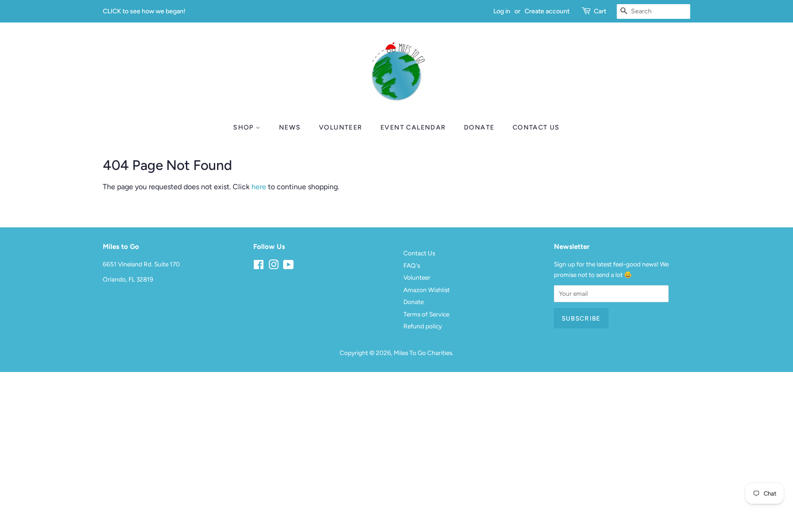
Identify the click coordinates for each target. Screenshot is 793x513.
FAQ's (411, 265)
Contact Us (536, 127)
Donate (479, 127)
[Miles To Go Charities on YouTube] (288, 266)
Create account (547, 11)
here (258, 186)
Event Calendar (413, 127)
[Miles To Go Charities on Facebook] (258, 266)
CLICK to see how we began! (144, 11)
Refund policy (422, 326)
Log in (501, 11)
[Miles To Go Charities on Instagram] (273, 266)
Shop (244, 127)
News (290, 127)
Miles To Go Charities (423, 352)
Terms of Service (426, 314)
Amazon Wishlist (426, 289)
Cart (600, 11)
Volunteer (341, 127)
